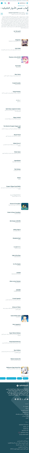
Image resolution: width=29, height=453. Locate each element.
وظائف (26, 418)
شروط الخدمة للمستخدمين (22, 441)
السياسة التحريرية (24, 410)
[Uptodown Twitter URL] (23, 399)
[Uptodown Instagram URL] (20, 399)
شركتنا (27, 408)
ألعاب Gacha (25, 378)
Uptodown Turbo (23, 432)
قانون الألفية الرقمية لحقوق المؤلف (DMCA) (19, 449)
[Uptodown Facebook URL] (15, 399)
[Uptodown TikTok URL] (25, 399)
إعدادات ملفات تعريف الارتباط (22, 444)
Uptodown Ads (25, 430)
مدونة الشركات (25, 416)
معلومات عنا (25, 406)
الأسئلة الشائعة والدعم (23, 434)
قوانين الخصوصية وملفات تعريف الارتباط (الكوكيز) (18, 443)
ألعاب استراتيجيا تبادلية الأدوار (11, 378)
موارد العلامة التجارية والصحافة (22, 414)
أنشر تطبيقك (25, 426)
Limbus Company (19, 0)
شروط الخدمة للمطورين (23, 447)
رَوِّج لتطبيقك (25, 428)
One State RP (24, 0)
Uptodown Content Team (13, 12)
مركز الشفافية (25, 412)
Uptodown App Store (23, 424)
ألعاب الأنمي (19, 378)
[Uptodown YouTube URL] (27, 399)
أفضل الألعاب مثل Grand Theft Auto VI (11, 0)
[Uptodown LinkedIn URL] (18, 399)
